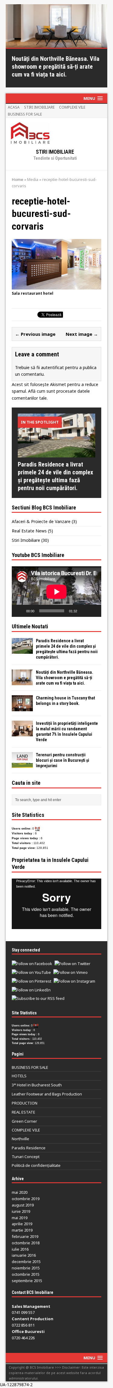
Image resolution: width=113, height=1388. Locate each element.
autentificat (52, 367)
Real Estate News (29, 531)
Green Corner (24, 1121)
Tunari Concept (25, 1156)
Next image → (82, 334)
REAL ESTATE (23, 1112)
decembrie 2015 (26, 1261)
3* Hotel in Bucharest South (37, 1085)
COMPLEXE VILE (72, 107)
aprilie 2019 (22, 1223)
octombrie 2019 (25, 1198)
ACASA (14, 107)
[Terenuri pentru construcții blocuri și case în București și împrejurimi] (22, 764)
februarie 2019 (25, 1236)
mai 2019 (19, 1217)
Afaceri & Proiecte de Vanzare (41, 521)
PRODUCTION (24, 1103)
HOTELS (19, 1076)
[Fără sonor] (84, 611)
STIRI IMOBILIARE (39, 107)
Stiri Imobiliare (26, 540)
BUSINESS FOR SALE (25, 114)
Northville (20, 1138)
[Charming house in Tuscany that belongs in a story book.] (22, 707)
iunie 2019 (21, 1211)
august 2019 (23, 1205)
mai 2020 (19, 1192)
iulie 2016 (20, 1249)
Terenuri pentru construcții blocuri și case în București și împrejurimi (62, 760)
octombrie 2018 (25, 1243)
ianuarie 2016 (24, 1255)
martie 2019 (22, 1230)
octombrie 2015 (25, 1274)
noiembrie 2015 (26, 1268)
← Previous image (35, 334)
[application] (57, 591)
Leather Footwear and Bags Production (47, 1094)
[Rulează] (20, 611)
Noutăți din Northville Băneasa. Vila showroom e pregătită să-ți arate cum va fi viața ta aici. (64, 678)
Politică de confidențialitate (36, 1165)
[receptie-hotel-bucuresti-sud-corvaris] (57, 286)
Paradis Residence (29, 1148)
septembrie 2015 (27, 1280)
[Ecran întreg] (93, 611)
